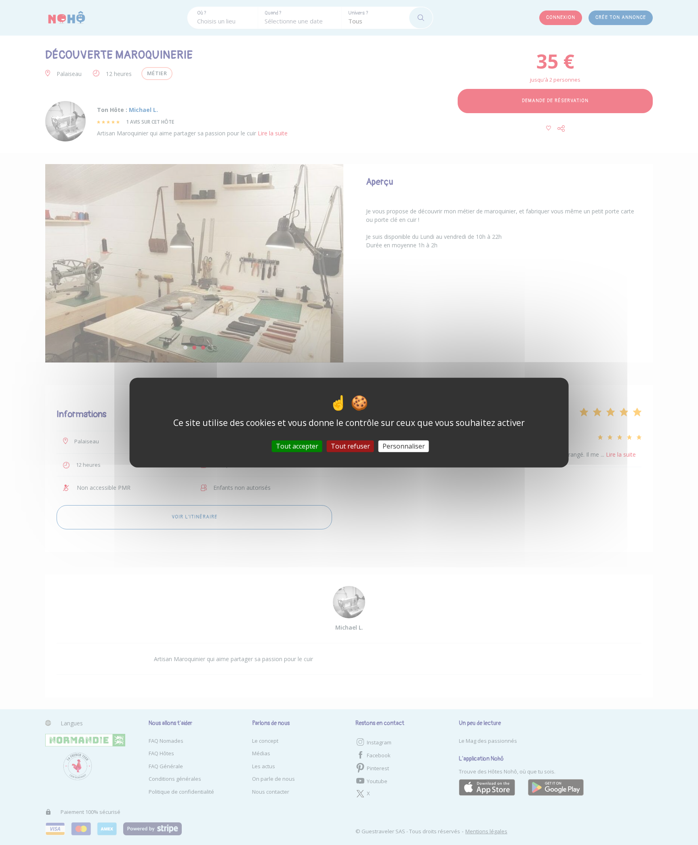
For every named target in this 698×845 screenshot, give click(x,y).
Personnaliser (404, 446)
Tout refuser (350, 446)
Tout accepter (297, 446)
